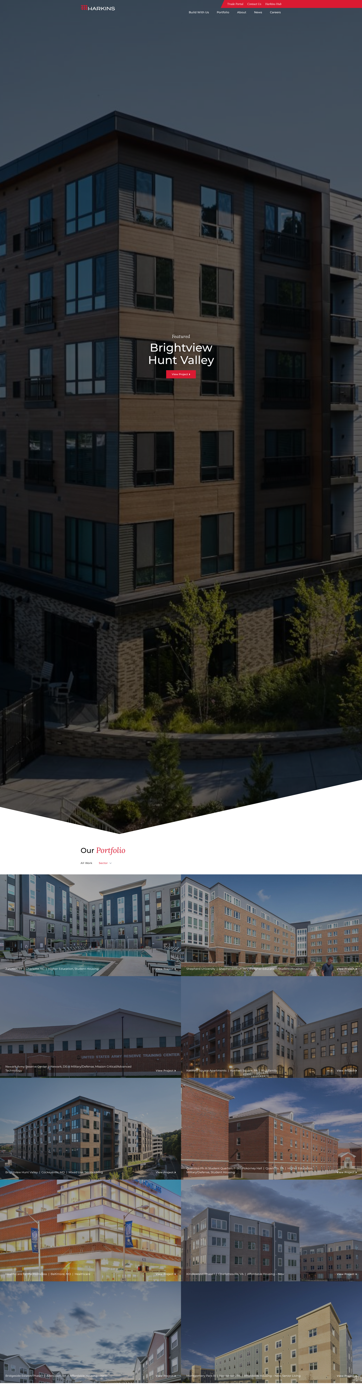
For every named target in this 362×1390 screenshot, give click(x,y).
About (241, 12)
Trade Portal (235, 4)
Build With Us (199, 12)
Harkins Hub (273, 4)
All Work (86, 863)
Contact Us (254, 4)
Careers (275, 12)
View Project (180, 374)
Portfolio (223, 12)
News (258, 12)
